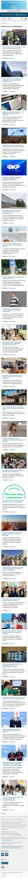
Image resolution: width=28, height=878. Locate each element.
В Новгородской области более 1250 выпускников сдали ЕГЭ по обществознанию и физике (12, 665)
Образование (12, 91)
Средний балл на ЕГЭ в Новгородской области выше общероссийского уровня (13, 146)
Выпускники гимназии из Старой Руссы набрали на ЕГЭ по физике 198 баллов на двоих (13, 408)
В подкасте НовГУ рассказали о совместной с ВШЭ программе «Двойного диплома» (13, 440)
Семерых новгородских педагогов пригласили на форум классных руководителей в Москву (11, 178)
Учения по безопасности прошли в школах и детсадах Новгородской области (14, 47)
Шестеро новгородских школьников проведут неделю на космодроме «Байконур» (12, 632)
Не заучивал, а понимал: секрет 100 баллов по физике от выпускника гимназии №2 (12, 310)
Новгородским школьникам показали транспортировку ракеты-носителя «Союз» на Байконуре (12, 569)
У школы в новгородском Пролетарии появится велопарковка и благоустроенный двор (12, 799)
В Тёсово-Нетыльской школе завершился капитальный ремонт (13, 277)
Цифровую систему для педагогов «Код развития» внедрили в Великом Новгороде (13, 113)
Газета (9, 18)
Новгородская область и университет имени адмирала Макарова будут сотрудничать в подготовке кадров (12, 764)
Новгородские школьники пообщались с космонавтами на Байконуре (13, 471)
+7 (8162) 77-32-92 (15, 833)
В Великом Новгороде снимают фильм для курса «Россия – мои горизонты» (13, 501)
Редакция (3, 875)
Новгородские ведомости (7, 839)
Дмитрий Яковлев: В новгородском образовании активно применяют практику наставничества (12, 343)
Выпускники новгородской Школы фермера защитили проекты (11, 599)
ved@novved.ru (19, 834)
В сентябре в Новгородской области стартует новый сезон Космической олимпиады (12, 377)
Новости (3, 18)
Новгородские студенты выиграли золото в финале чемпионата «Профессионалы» (13, 698)
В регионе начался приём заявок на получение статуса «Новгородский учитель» (12, 245)
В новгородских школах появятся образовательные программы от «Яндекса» (11, 730)
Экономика (12, 776)
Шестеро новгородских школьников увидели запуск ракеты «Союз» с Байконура (12, 534)
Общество (11, 58)
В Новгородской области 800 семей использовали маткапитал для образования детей (12, 212)
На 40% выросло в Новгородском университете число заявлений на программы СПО (11, 80)
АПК (10, 610)
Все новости (4, 23)
